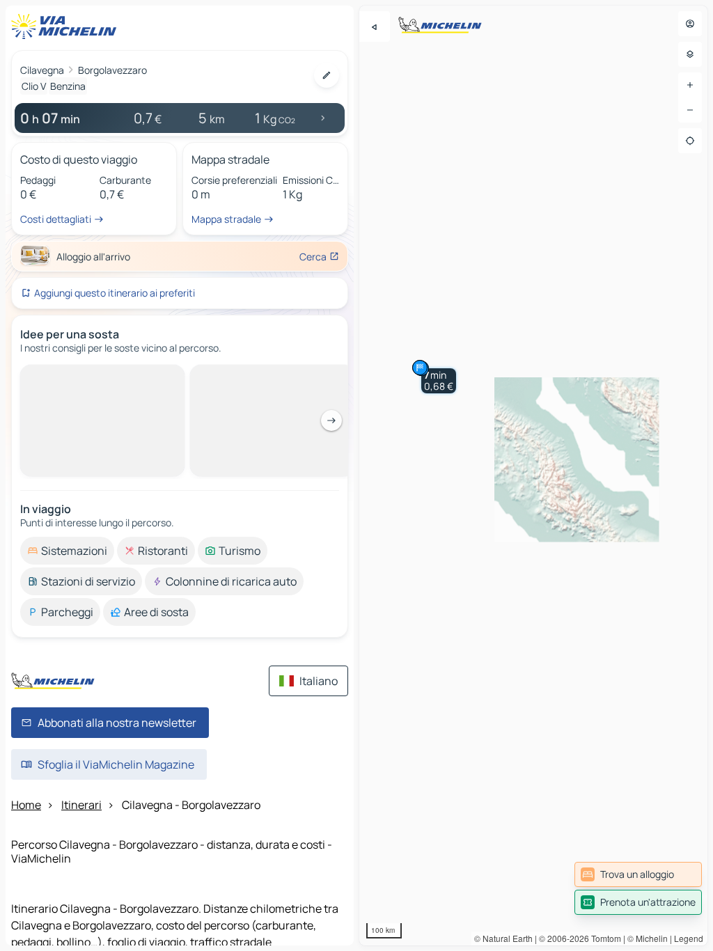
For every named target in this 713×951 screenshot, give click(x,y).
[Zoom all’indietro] (690, 110)
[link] (638, 874)
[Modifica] (326, 75)
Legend (688, 938)
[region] (533, 475)
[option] (67, 376)
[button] (438, 380)
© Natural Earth (503, 938)
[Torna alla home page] (67, 26)
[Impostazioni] (690, 54)
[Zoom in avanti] (690, 84)
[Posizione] (690, 140)
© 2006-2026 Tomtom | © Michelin (603, 938)
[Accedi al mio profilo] (690, 23)
